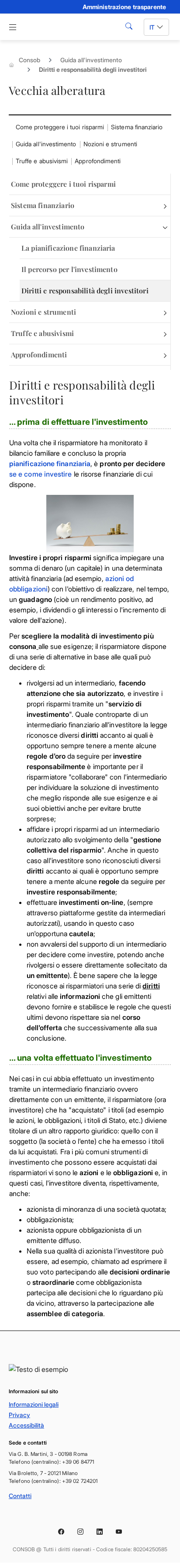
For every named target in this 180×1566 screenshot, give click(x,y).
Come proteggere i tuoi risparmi (60, 127)
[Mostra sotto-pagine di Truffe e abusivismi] (165, 333)
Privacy (19, 1414)
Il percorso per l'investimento (69, 269)
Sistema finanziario (137, 127)
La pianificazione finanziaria (68, 247)
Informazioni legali (34, 1404)
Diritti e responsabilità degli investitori (85, 290)
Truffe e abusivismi (42, 161)
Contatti (20, 1495)
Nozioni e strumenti (110, 144)
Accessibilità (26, 1425)
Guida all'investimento (91, 60)
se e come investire (40, 474)
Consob (29, 60)
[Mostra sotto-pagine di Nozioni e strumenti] (165, 312)
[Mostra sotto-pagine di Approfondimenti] (165, 354)
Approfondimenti (98, 161)
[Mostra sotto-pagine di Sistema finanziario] (165, 205)
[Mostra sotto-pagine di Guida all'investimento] (165, 226)
